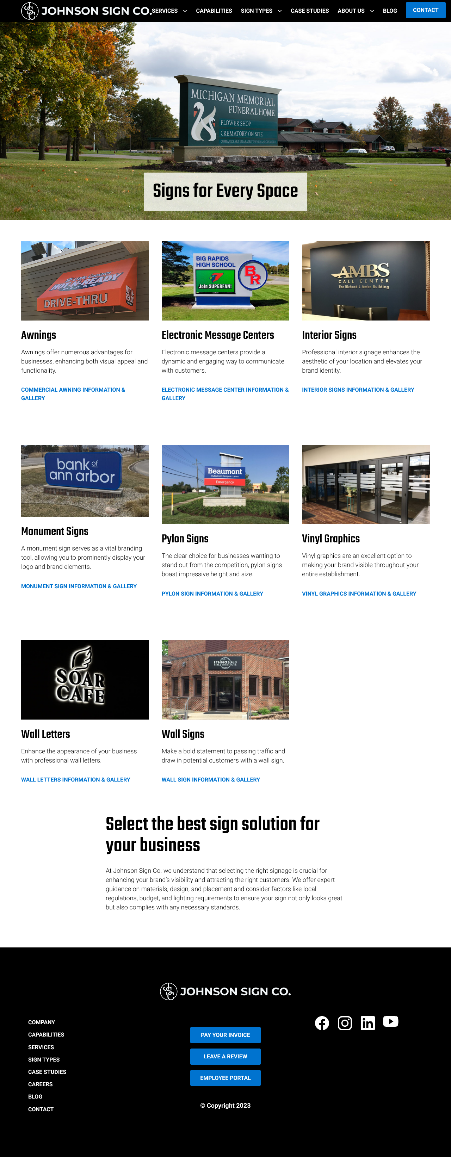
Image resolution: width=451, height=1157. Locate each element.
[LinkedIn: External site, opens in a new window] (369, 1024)
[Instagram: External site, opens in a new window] (346, 1024)
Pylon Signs (185, 540)
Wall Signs (183, 735)
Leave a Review (225, 1056)
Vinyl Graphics (331, 540)
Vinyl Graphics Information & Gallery (359, 593)
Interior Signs (329, 336)
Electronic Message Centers (218, 336)
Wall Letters (45, 735)
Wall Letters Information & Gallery (75, 779)
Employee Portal (225, 1078)
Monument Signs (54, 532)
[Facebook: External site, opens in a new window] (323, 1024)
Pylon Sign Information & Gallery (212, 593)
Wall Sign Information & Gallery (211, 779)
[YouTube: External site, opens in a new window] (392, 1024)
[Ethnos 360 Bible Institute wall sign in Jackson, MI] (226, 680)
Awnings (38, 336)
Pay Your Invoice (225, 1035)
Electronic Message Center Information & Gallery (225, 394)
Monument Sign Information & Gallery (79, 586)
